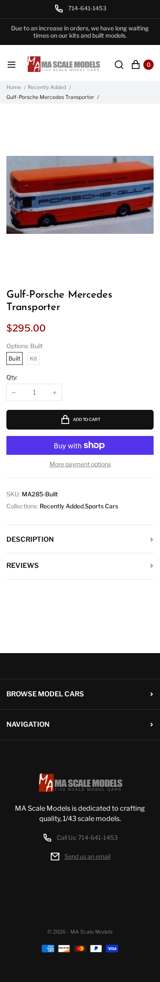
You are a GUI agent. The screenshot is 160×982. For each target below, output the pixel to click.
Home (13, 87)
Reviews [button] (22, 565)
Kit (33, 358)
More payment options (80, 464)
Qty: (11, 377)
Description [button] (30, 539)
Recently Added (47, 87)
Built (14, 358)
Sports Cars (101, 506)
